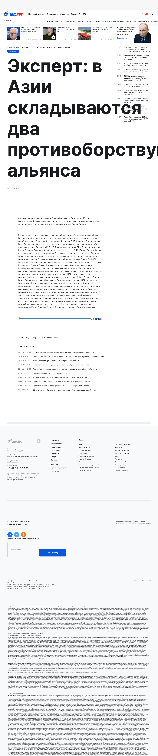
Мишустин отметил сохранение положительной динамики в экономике (61, 365)
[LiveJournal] (91, 319)
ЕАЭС (81, 444)
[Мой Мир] (96, 319)
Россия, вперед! (45, 47)
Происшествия (120, 468)
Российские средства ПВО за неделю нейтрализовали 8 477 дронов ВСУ (136, 119)
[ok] (23, 534)
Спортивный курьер (122, 453)
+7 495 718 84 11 (17, 468)
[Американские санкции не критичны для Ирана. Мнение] (85, 33)
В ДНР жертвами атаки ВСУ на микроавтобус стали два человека (136, 92)
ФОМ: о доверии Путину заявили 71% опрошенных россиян (56, 361)
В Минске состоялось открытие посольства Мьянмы (136, 85)
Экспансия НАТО (85, 470)
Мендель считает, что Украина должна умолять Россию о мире (136, 65)
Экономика (55, 450)
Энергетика (83, 453)
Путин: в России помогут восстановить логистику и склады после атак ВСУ (62, 382)
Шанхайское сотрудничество (89, 465)
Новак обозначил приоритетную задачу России (51, 373)
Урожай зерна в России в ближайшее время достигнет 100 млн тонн (60, 377)
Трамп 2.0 (75, 14)
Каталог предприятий (59, 468)
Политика (55, 440)
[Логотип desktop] (13, 14)
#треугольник (52, 338)
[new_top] (19, 318)
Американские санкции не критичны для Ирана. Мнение (102, 29)
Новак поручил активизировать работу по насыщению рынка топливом (136, 57)
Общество (55, 453)
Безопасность (32, 47)
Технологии (55, 460)
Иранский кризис (36, 14)
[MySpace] (98, 319)
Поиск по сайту (52, 553)
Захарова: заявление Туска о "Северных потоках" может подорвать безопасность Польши (121, 21)
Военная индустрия (86, 462)
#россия (41, 338)
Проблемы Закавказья (86, 456)
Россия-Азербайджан (122, 462)
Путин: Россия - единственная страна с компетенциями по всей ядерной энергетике (66, 369)
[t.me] (16, 534)
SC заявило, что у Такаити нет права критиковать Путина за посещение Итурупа (64, 390)
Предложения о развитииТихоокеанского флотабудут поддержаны (126, 29)
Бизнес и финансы (121, 470)
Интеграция (56, 447)
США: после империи (122, 444)
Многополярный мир (62, 47)
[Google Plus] (100, 319)
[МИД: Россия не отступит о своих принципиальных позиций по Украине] (14, 33)
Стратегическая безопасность (89, 468)
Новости (54, 465)
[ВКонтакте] (93, 319)
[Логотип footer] (14, 441)
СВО (85, 14)
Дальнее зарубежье (16, 47)
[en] (146, 14)
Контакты (55, 471)
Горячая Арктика (85, 450)
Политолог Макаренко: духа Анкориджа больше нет (66, 29)
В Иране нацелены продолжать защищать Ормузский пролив (136, 71)
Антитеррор (119, 447)
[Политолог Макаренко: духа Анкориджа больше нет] (50, 33)
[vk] (10, 534)
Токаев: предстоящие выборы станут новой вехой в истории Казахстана (136, 101)
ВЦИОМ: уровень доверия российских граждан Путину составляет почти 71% (63, 352)
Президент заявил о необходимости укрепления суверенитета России (61, 386)
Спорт (53, 457)
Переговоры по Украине (58, 14)
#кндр (28, 338)
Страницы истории (121, 465)
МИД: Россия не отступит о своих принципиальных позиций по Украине (30, 29)
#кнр (34, 338)
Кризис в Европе (85, 447)
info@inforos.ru (12, 462)
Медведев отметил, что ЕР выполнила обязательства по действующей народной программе (69, 357)
